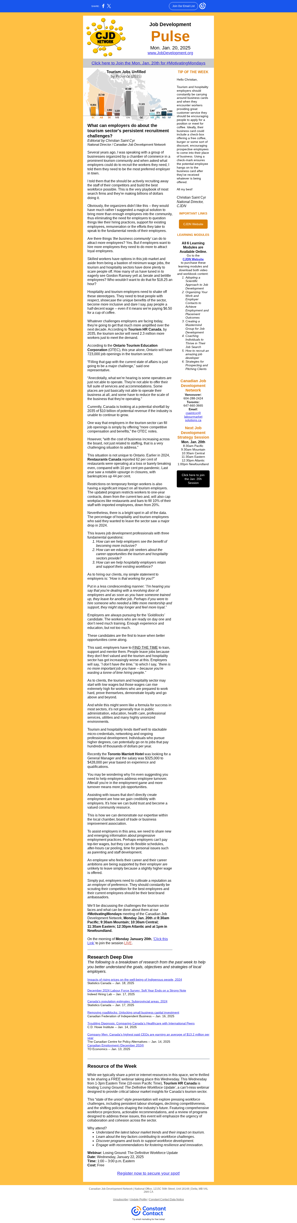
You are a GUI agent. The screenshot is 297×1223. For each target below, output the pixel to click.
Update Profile (138, 1199)
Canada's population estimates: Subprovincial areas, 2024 (127, 1001)
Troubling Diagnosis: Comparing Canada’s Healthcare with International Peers (141, 1023)
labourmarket (193, 416)
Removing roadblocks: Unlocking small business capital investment (133, 1012)
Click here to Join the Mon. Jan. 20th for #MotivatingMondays (148, 63)
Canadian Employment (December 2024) (115, 1045)
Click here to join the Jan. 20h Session (193, 479)
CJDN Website (193, 224)
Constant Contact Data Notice (166, 1199)
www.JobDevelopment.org (170, 53)
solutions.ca (193, 420)
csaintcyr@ (193, 413)
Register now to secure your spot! (148, 1173)
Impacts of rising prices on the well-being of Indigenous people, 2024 (134, 979)
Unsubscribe (120, 1199)
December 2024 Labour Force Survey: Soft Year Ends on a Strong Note (136, 990)
